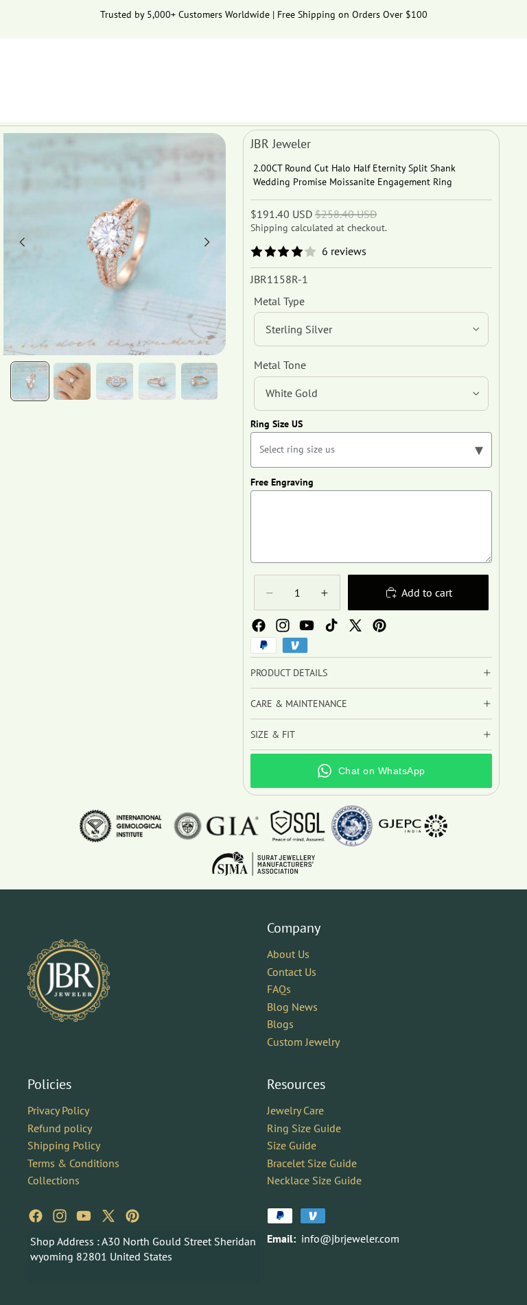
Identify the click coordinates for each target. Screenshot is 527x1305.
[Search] (425, 73)
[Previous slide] (18, 244)
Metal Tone (280, 365)
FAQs (279, 989)
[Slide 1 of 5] (30, 381)
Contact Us (291, 971)
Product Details (288, 673)
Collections (53, 1180)
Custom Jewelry (303, 1041)
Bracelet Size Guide (312, 1162)
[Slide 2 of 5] (72, 381)
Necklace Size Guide (314, 1180)
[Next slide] (211, 244)
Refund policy (59, 1127)
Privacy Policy (58, 1109)
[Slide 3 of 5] (114, 381)
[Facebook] (258, 625)
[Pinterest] (379, 625)
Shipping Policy (63, 1145)
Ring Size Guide (304, 1127)
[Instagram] (282, 625)
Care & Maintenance (298, 703)
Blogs (280, 1024)
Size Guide (291, 1145)
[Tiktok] (331, 625)
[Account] (454, 73)
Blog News (292, 1006)
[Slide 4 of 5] (157, 381)
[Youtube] (306, 625)
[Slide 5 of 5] (199, 381)
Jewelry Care (295, 1109)
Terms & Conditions (73, 1162)
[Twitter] (355, 625)
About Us (288, 953)
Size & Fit (272, 734)
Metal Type (279, 301)
